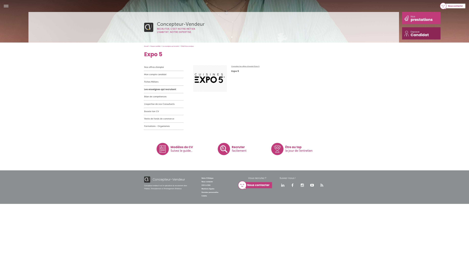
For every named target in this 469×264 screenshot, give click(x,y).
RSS (322, 185)
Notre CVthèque (207, 178)
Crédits (204, 196)
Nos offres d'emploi (154, 67)
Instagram (302, 185)
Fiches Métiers (151, 81)
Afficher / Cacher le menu (6, 6)
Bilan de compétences (155, 96)
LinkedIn (283, 185)
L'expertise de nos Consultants (159, 104)
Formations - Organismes (157, 126)
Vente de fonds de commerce (159, 118)
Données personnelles (210, 192)
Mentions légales (208, 189)
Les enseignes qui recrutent (160, 89)
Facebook (292, 185)
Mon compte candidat (155, 74)
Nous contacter (455, 6)
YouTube (312, 185)
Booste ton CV (151, 111)
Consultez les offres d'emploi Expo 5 (245, 66)
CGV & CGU (206, 185)
